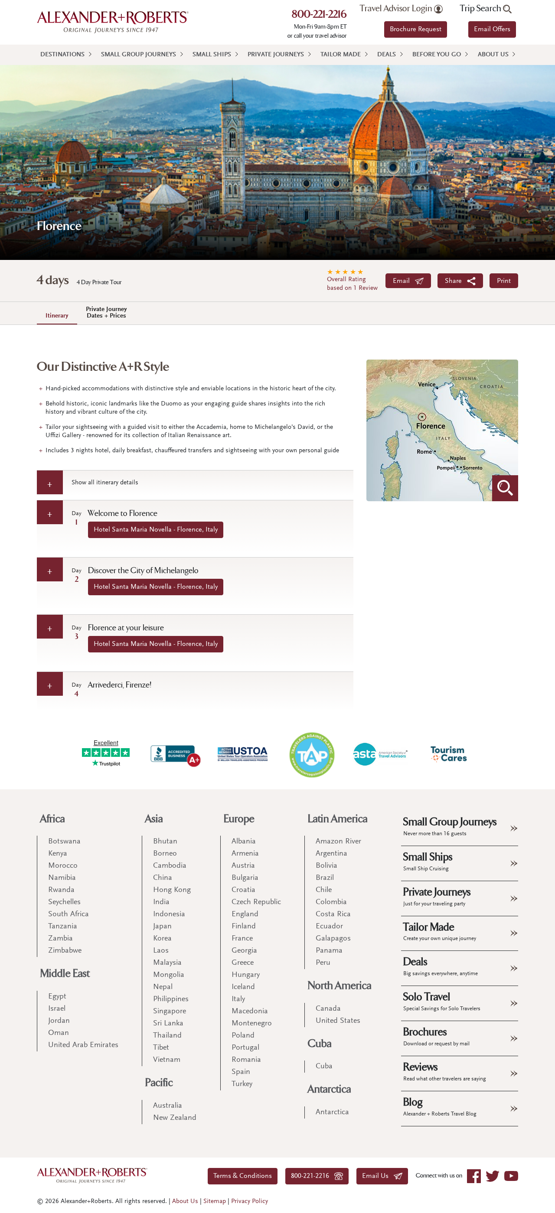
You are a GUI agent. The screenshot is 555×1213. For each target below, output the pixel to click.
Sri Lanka (168, 1024)
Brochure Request (415, 29)
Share (456, 281)
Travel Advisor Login (397, 8)
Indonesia (169, 914)
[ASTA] (380, 754)
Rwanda (61, 890)
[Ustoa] (243, 754)
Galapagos (333, 939)
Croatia (243, 890)
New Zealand (174, 1118)
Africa (52, 819)
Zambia (60, 939)
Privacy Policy (249, 1201)
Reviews (444, 1071)
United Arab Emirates (83, 1045)
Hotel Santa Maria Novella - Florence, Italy (156, 529)
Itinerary (57, 316)
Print (504, 281)
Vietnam (166, 1060)
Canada (328, 1009)
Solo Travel (441, 1001)
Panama (329, 951)
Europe (239, 819)
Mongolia (168, 975)
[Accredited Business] (174, 754)
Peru (323, 963)
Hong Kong (172, 890)
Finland (244, 927)
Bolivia (326, 866)
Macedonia (250, 1011)
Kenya (57, 854)
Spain (241, 1072)
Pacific (159, 1083)
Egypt (57, 997)
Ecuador (329, 927)
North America (340, 985)
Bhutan (165, 842)
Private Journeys (276, 55)
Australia (167, 1106)
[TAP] (312, 754)
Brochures (436, 1036)
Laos (161, 951)
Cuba (320, 1044)
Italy (238, 999)
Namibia (62, 878)
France (242, 939)
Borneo (165, 854)
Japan (162, 927)
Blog (440, 1106)
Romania (246, 1060)
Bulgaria (245, 878)
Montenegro (252, 1024)
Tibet (161, 1048)
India (161, 902)
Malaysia (167, 963)
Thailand (167, 1036)
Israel (56, 1009)
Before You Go (436, 55)
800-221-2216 (319, 15)
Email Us (378, 1176)
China (162, 878)
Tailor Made (340, 55)
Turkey (242, 1084)
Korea (162, 939)
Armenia (245, 854)
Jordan (59, 1021)
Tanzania (62, 927)
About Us (493, 55)
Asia (154, 819)
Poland (243, 1036)
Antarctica (329, 1089)
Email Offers (492, 29)
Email (404, 281)
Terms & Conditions (242, 1176)
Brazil (325, 878)
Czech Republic (256, 902)
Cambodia (169, 866)
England (245, 914)
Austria (243, 866)
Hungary (246, 975)
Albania (244, 842)
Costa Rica (333, 914)
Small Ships (212, 55)
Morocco (63, 866)
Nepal (163, 987)
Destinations (62, 55)
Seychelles (64, 902)
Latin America (338, 819)
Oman (58, 1033)
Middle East (65, 973)
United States (338, 1021)
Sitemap (214, 1201)
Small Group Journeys (138, 55)
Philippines (171, 999)
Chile (324, 890)
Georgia (244, 951)
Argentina (331, 854)
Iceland (243, 987)
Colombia (331, 902)
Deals (386, 55)
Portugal (245, 1048)
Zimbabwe (65, 951)
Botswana (64, 842)
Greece (243, 963)
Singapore (169, 1011)
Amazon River (338, 842)
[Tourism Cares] (449, 754)
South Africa (68, 914)
